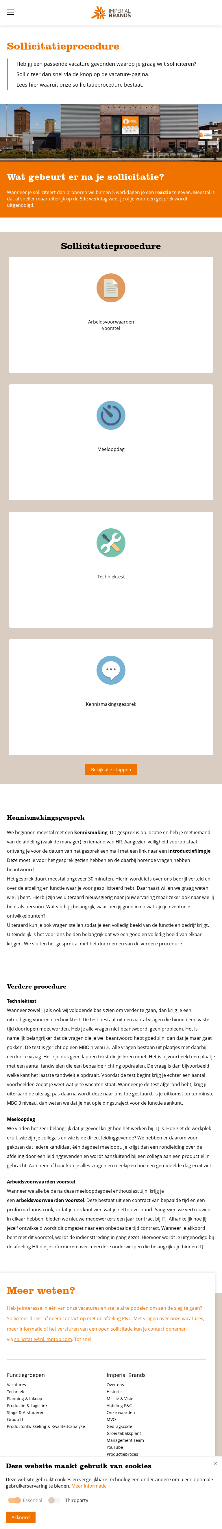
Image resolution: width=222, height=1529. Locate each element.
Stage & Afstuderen (26, 1412)
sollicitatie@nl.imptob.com (43, 1339)
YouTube (115, 1447)
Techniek (15, 1391)
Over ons (115, 1384)
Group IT (15, 1419)
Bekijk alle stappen (111, 769)
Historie (114, 1391)
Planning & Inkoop (24, 1398)
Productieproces (122, 1454)
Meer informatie (89, 1486)
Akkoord (21, 1517)
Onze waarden (121, 1412)
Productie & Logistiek (27, 1405)
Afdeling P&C (119, 1405)
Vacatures (16, 1384)
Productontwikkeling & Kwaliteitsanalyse (46, 1426)
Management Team (125, 1440)
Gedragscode (119, 1426)
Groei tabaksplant (124, 1433)
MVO (111, 1419)
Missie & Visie (120, 1398)
